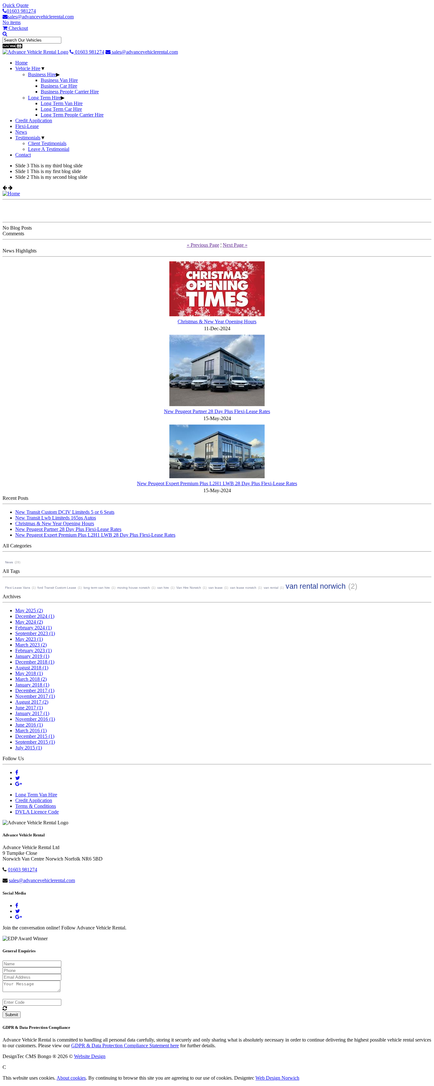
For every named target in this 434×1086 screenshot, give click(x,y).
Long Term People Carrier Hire (72, 114)
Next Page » (235, 245)
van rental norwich (316, 586)
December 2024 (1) (34, 616)
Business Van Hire (59, 80)
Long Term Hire (44, 97)
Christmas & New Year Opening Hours (54, 523)
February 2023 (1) (33, 650)
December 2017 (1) (34, 690)
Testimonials (27, 137)
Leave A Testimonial (48, 149)
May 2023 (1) (29, 639)
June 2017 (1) (29, 707)
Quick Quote (16, 5)
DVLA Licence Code (37, 811)
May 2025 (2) (29, 610)
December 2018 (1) (34, 662)
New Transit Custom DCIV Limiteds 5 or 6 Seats (64, 512)
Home (21, 62)
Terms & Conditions (35, 806)
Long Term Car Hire (61, 109)
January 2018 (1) (32, 684)
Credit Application (33, 120)
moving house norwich (133, 587)
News (21, 132)
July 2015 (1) (28, 747)
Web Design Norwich (277, 1078)
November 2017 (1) (35, 696)
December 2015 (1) (34, 736)
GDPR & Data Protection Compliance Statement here (125, 1045)
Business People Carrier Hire (70, 91)
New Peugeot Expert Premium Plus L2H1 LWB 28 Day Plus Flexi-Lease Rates (95, 535)
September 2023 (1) (35, 633)
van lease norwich (243, 587)
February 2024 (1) (33, 627)
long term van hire (97, 587)
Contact (23, 155)
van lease (215, 587)
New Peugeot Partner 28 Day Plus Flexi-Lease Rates (68, 529)
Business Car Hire (59, 86)
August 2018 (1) (31, 667)
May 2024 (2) (29, 622)
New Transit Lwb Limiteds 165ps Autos (55, 517)
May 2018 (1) (29, 673)
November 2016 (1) (35, 719)
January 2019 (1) (32, 656)
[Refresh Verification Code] (5, 1008)
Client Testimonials (47, 143)
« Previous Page (203, 245)
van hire (163, 587)
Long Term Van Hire (62, 103)
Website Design (89, 1056)
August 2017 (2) (31, 702)
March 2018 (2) (31, 679)
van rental (271, 587)
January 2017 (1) (32, 713)
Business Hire (42, 74)
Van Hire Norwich (188, 587)
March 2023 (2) (31, 644)
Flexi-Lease (27, 126)
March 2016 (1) (31, 730)
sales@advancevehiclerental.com (41, 16)
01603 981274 (21, 11)
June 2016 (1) (29, 724)
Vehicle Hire (27, 68)
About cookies (71, 1078)
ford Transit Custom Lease (56, 587)
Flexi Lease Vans (17, 587)
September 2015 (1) (35, 742)
